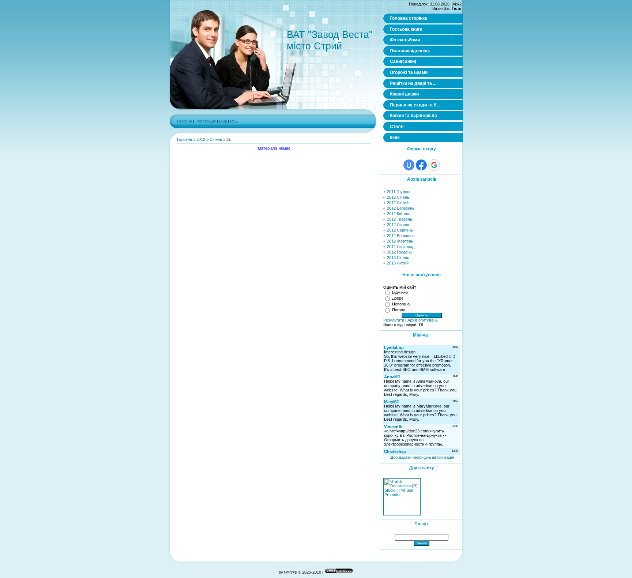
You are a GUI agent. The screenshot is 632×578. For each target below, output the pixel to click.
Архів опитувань (422, 320)
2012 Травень (399, 219)
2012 (200, 139)
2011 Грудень (399, 191)
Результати (393, 320)
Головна (184, 121)
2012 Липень (398, 224)
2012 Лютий (398, 202)
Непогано (401, 304)
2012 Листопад (400, 246)
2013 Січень (398, 257)
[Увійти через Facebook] (421, 164)
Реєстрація (205, 121)
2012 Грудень (399, 252)
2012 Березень (400, 208)
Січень (216, 139)
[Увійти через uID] (408, 164)
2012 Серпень (400, 230)
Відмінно (400, 292)
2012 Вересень (401, 235)
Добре (397, 298)
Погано (398, 310)
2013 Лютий (398, 263)
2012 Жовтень (400, 241)
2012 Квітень (398, 213)
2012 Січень (398, 197)
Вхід (223, 121)
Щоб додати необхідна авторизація (422, 457)
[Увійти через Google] (434, 165)
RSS (234, 121)
